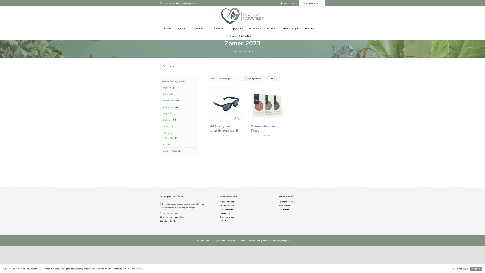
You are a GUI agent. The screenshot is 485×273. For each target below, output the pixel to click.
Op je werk (168, 120)
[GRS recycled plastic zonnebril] (226, 104)
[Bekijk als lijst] (277, 78)
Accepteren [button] (476, 268)
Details (226, 135)
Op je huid (167, 113)
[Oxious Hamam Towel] (266, 104)
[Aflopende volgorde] (242, 78)
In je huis (167, 87)
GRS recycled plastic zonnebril (224, 128)
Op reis (166, 126)
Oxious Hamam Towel (263, 128)
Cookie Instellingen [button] (460, 269)
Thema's (166, 133)
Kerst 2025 (169, 138)
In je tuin (167, 94)
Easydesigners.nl (284, 240)
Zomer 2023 (170, 144)
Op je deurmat (169, 107)
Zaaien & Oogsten (171, 151)
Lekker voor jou (170, 100)
